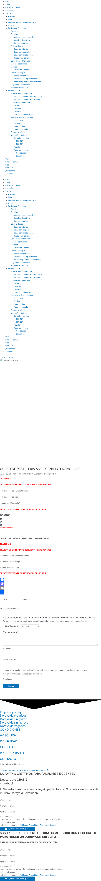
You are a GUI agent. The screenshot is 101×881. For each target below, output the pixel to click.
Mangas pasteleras (19, 64)
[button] (50, 518)
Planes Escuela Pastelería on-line (22, 22)
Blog (7, 165)
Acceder (8, 174)
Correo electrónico (11, 659)
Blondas (14, 31)
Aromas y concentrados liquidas (27, 99)
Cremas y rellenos (18, 132)
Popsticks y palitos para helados (27, 82)
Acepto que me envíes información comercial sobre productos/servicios (32, 819)
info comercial (6, 816)
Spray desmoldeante (19, 88)
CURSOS (9, 474)
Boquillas (14, 34)
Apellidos (4, 812)
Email (2, 800)
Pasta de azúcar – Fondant (22, 117)
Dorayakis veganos (13, 726)
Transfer (17, 147)
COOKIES (6, 747)
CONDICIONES (10, 729)
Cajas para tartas (21, 49)
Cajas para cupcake (22, 52)
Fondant (17, 123)
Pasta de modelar (21, 129)
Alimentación (13, 90)
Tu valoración (11, 632)
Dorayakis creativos (13, 715)
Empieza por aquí (12, 162)
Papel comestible (21, 150)
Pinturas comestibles (22, 114)
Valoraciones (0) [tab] (42, 538)
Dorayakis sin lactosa (14, 722)
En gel (16, 105)
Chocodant (18, 120)
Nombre (7, 649)
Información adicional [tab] (22, 538)
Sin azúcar (20, 156)
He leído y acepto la (29, 825)
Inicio (7, 1)
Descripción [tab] (5, 538)
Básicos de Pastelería (17, 28)
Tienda (8, 13)
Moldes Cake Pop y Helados (25, 79)
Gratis (7, 159)
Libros (10, 19)
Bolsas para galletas (22, 58)
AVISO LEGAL (9, 735)
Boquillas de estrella (22, 40)
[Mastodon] (50, 584)
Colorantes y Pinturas (20, 102)
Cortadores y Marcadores (21, 61)
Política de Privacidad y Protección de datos (38, 825)
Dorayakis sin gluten (13, 719)
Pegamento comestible (20, 85)
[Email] (50, 588)
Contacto (9, 168)
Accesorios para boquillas (24, 37)
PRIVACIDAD (8, 741)
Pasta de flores (20, 126)
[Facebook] (50, 580)
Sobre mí (9, 4)
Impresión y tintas (18, 135)
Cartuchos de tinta (21, 138)
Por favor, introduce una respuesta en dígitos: (22, 674)
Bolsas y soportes (21, 76)
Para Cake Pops (17, 73)
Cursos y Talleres (12, 7)
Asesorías (9, 10)
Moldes (14, 67)
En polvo (17, 111)
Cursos (11, 25)
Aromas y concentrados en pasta (28, 97)
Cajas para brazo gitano (24, 55)
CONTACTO (8, 758)
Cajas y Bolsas (17, 46)
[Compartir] (50, 592)
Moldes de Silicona (21, 70)
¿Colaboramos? (11, 171)
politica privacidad (7, 822)
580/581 (19, 144)
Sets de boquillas (21, 43)
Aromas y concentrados (21, 93)
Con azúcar (21, 153)
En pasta (17, 108)
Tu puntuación (11, 626)
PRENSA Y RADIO (12, 753)
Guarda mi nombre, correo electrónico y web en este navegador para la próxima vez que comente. (47, 670)
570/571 (19, 141)
